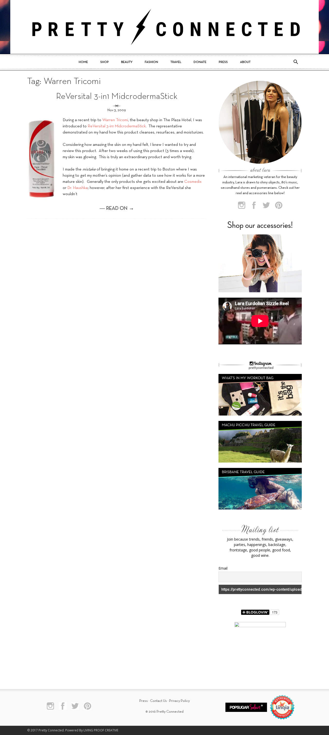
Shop (104, 62)
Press (223, 62)
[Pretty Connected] (164, 27)
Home (83, 62)
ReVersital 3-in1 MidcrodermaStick (116, 97)
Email (222, 568)
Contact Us (158, 701)
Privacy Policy (179, 701)
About (245, 62)
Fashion (151, 62)
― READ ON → (117, 208)
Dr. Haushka (77, 188)
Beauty (126, 62)
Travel (175, 62)
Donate (200, 62)
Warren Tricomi (115, 120)
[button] (295, 62)
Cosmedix (193, 182)
